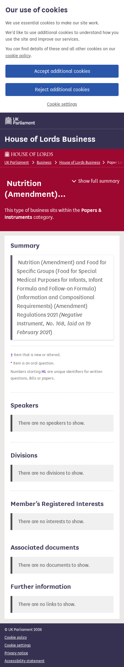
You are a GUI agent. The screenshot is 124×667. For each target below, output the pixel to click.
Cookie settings (62, 104)
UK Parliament (17, 162)
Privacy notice (16, 653)
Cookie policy (16, 637)
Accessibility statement (25, 661)
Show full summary (98, 181)
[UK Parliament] (20, 120)
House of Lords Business (50, 139)
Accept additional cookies (62, 71)
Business (44, 162)
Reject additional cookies (62, 89)
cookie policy (17, 55)
